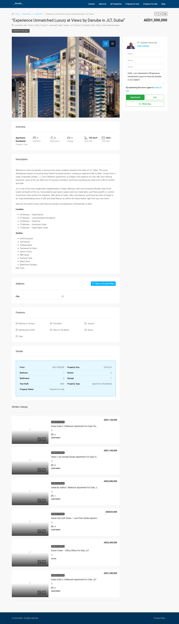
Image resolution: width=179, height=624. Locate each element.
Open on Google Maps (104, 283)
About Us (102, 4)
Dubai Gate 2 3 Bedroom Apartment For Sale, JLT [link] (73, 579)
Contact (91, 4)
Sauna (90, 330)
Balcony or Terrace (27, 323)
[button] (156, 14)
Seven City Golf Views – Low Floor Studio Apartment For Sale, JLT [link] (81, 518)
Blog (163, 4)
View (21, 336)
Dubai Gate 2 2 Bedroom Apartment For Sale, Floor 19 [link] (76, 426)
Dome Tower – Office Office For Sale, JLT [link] (70, 550)
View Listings (143, 46)
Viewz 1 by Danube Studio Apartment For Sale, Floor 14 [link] (76, 457)
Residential (27, 14)
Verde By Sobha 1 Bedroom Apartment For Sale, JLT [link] (75, 487)
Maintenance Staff (27, 330)
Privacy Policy (159, 618)
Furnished (57, 323)
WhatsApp (146, 104)
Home (17, 14)
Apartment (38, 14)
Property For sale (150, 4)
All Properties (116, 4)
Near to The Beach (61, 330)
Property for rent (132, 4)
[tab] (106, 44)
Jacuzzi (91, 323)
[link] (30, 430)
